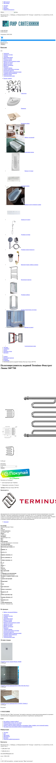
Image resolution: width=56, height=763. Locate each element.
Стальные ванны (8, 60)
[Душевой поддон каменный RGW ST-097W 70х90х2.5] (10, 702)
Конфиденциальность (9, 9)
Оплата (5, 7)
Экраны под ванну (8, 62)
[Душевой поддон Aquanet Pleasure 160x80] (7, 660)
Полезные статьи (8, 351)
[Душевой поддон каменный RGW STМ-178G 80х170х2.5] (10, 684)
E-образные (6, 360)
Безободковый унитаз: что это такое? (13, 722)
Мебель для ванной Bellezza (10, 612)
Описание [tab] (6, 521)
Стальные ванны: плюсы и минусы (12, 724)
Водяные (6, 359)
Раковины (6, 66)
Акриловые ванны (8, 57)
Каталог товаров (8, 78)
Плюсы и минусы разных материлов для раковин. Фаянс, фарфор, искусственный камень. (26, 725)
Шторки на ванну (8, 64)
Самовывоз (6, 348)
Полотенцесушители (9, 70)
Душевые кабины (8, 68)
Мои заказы (6, 3)
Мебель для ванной (8, 65)
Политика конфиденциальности (11, 739)
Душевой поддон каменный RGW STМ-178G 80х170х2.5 (15, 685)
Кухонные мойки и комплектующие (12, 72)
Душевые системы (8, 54)
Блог (5, 733)
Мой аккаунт (7, 1)
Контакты (6, 8)
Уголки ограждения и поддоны (11, 69)
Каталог (3, 44)
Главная (5, 356)
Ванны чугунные (8, 58)
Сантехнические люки (9, 76)
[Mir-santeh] (21, 28)
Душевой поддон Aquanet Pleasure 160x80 (11, 661)
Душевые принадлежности (10, 73)
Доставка (6, 5)
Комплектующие (8, 74)
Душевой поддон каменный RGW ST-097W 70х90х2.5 (14, 703)
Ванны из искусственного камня (12, 61)
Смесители (6, 53)
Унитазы (6, 56)
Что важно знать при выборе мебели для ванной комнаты (18, 726)
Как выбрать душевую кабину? (11, 721)
